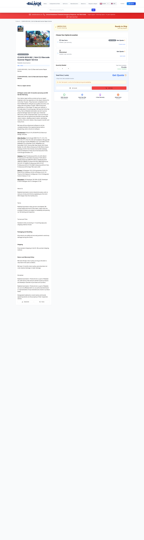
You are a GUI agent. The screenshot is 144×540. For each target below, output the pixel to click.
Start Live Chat (73, 17)
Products (18, 21)
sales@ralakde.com (37, 14)
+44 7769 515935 (81, 14)
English (104, 3)
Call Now (110, 88)
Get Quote (131, 3)
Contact (122, 3)
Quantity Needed (61, 65)
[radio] (57, 42)
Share (42, 301)
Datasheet (26, 301)
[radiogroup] (91, 49)
